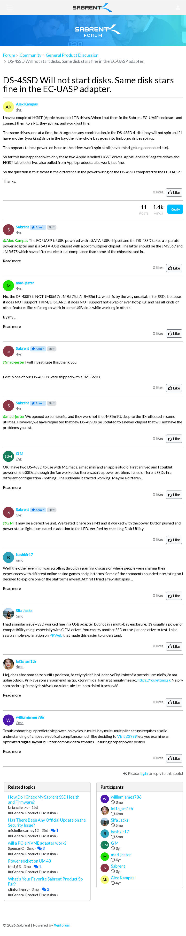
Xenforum (62, 925)
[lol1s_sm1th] (105, 811)
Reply (175, 209)
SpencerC (16, 848)
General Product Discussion (34, 813)
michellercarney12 (23, 830)
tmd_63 (14, 866)
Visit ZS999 (127, 736)
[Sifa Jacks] (105, 822)
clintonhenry (18, 889)
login (144, 773)
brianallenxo (18, 807)
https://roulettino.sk (154, 680)
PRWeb (55, 635)
